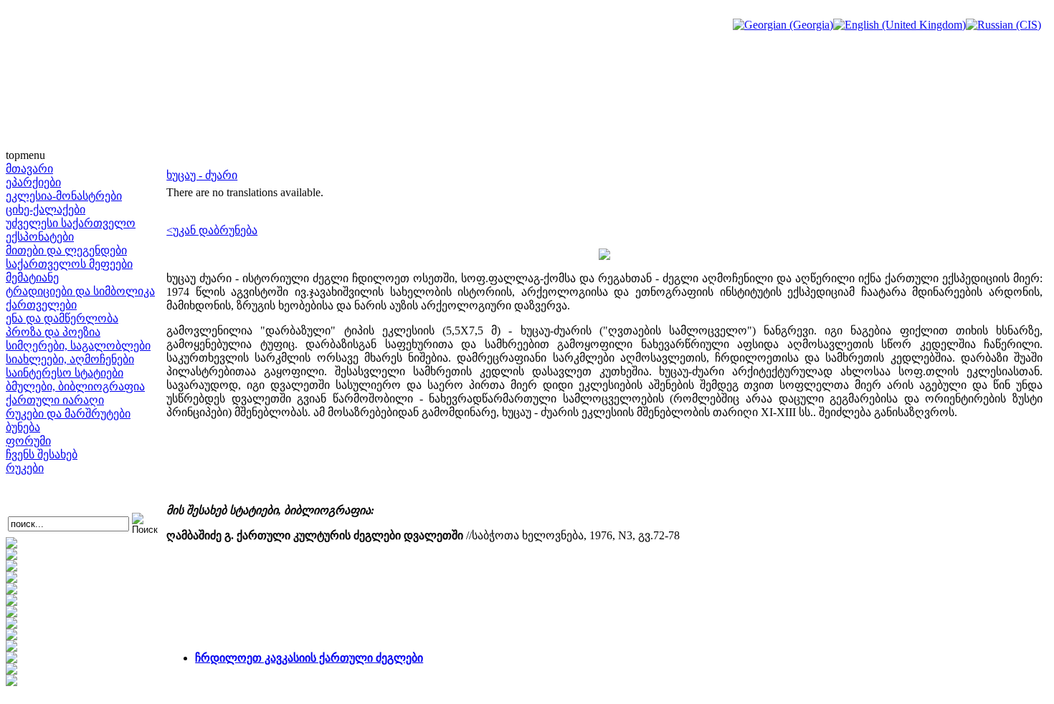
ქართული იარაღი (55, 400)
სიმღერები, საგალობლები (78, 345)
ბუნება (23, 427)
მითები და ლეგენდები (66, 250)
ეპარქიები (33, 182)
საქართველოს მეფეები (69, 264)
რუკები (25, 468)
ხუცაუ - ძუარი (201, 175)
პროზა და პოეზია (53, 332)
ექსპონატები (40, 237)
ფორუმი (28, 441)
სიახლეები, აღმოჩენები (70, 359)
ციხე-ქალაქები (45, 209)
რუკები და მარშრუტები (68, 414)
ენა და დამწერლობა (62, 318)
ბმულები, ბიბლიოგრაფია (75, 386)
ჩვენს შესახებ (41, 454)
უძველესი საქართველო (71, 223)
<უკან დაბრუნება (211, 230)
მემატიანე (32, 277)
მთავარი (29, 169)
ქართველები (41, 305)
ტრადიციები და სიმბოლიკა (80, 291)
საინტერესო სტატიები (64, 373)
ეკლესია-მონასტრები (64, 196)
